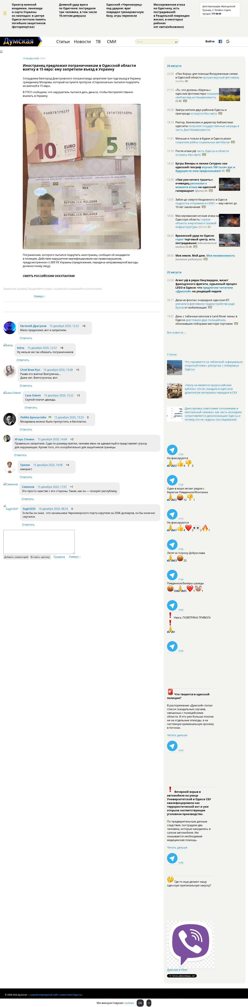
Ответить (26, 338)
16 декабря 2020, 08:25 (53, 509)
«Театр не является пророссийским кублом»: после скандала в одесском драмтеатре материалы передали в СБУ (211, 388)
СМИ (111, 41)
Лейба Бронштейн (33, 417)
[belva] (8, 345)
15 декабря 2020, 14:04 (52, 439)
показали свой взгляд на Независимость (197, 95)
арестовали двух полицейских (205, 320)
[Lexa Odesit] (12, 393)
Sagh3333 (29, 509)
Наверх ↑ (39, 296)
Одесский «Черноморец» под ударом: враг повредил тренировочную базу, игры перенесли (125, 10)
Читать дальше (177, 735)
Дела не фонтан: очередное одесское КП (202, 300)
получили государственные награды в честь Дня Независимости (207, 128)
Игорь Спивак (24, 439)
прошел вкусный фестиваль (220, 77)
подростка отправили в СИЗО (195, 203)
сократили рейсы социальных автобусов (202, 142)
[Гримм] (9, 472)
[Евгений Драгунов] (9, 333)
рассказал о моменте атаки (191, 185)
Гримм (25, 465)
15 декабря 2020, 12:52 (64, 326)
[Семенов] (10, 484)
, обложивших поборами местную (204, 322)
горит (179, 239)
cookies (129, 1003)
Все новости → (177, 332)
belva (20, 348)
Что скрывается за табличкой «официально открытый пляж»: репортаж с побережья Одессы (214, 365)
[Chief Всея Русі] (9, 377)
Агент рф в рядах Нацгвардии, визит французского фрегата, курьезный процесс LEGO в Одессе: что (206, 283)
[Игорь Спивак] (6, 441)
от (195, 307)
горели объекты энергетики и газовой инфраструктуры (195, 223)
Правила (59, 557)
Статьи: (172, 354)
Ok (140, 1003)
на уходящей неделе (206, 291)
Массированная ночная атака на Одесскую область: (197, 217)
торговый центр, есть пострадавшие (196, 243)
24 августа (174, 66)
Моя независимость (220, 255)
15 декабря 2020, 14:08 (48, 465)
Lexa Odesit (33, 395)
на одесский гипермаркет (195, 189)
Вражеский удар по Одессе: (194, 235)
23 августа (174, 272)
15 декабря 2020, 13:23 (69, 417)
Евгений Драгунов (33, 326)
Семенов (28, 487)
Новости (82, 41)
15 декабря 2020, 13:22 (58, 395)
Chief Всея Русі (30, 370)
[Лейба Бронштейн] (9, 424)
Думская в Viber (177, 970)
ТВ (98, 41)
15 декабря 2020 (31, 58)
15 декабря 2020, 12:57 (42, 348)
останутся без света (203, 113)
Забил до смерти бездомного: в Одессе (201, 199)
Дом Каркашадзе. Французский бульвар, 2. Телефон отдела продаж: (218, 10)
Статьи (63, 41)
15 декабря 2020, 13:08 (58, 370)
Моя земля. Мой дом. (190, 255)
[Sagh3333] (10, 509)
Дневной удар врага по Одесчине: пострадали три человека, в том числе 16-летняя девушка (78, 10)
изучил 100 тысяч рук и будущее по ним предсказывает (205, 169)
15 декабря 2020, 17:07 (52, 487)
